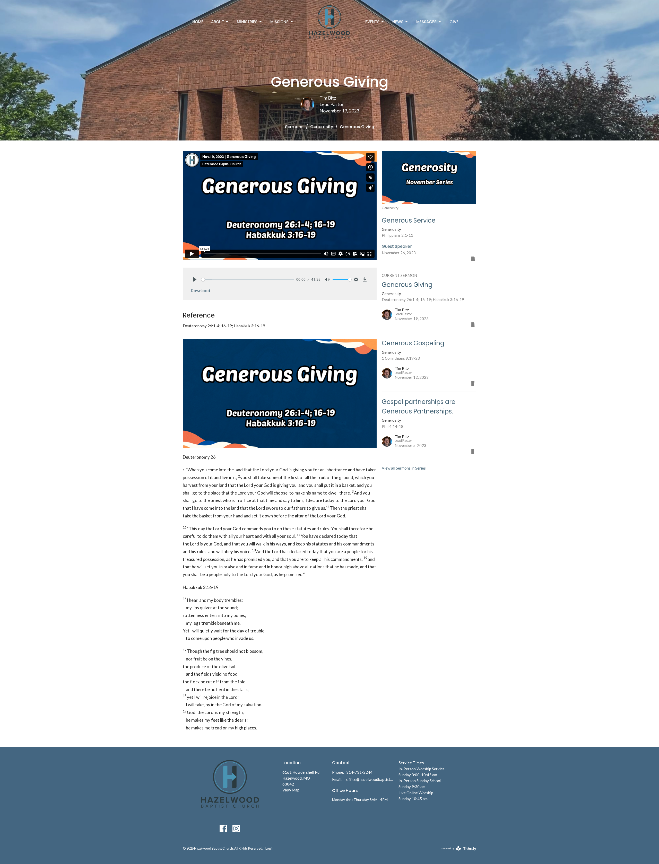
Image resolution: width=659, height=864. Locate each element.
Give (453, 21)
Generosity (321, 127)
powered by (455, 853)
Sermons (294, 127)
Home (197, 21)
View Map (290, 790)
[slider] (247, 279)
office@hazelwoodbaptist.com (369, 779)
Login (269, 848)
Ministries (247, 21)
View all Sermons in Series (404, 468)
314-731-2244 (359, 772)
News (397, 21)
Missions (279, 21)
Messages (426, 21)
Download (200, 290)
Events (372, 21)
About (217, 21)
